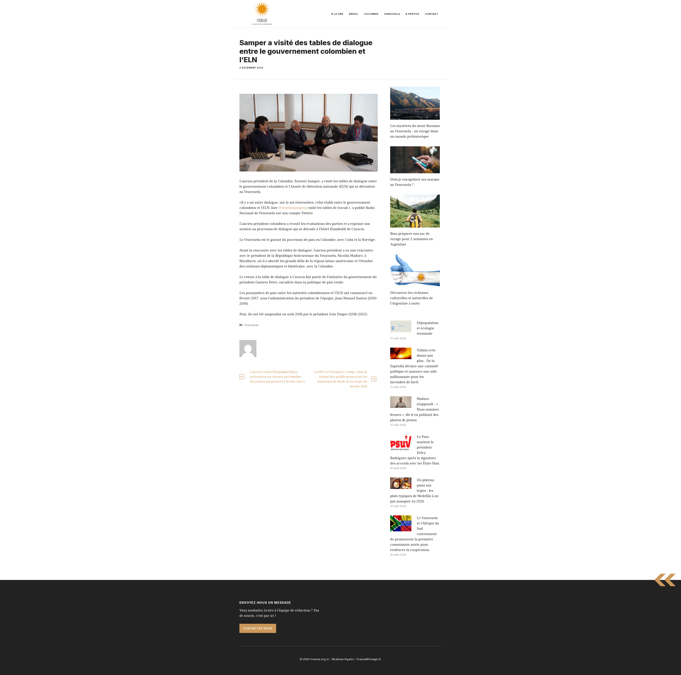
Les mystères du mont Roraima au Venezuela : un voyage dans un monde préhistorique (415, 131)
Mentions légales (343, 659)
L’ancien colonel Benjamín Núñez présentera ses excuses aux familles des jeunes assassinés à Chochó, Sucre (277, 377)
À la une (337, 13)
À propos (412, 13)
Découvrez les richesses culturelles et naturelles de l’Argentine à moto (411, 298)
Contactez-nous (258, 628)
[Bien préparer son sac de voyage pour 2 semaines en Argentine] (415, 225)
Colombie (371, 13)
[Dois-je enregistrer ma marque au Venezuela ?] (415, 170)
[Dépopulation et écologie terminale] (400, 329)
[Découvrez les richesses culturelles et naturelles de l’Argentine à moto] (415, 284)
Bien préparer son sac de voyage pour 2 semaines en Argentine (411, 239)
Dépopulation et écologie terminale (427, 328)
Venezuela (392, 13)
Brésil (353, 13)
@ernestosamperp (293, 208)
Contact (431, 13)
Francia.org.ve (319, 659)
